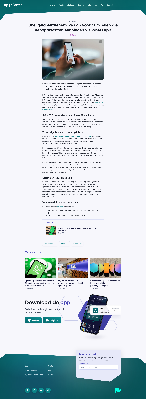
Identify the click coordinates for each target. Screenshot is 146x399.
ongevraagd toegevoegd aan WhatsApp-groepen (73, 136)
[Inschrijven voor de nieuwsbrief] (115, 367)
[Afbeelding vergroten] (100, 41)
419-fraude (99, 102)
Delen (74, 35)
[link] (13, 5)
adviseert (60, 206)
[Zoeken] (139, 5)
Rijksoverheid (47, 110)
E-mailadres (83, 363)
